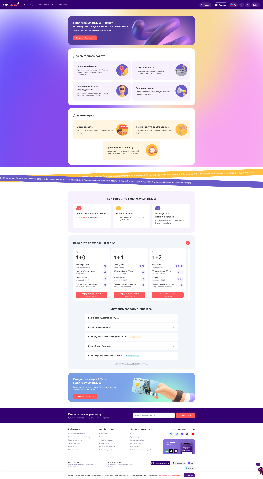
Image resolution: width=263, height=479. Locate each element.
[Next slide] (188, 243)
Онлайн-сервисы (43, 5)
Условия (110, 467)
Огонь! (81, 100)
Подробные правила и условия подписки (131, 363)
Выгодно (63, 5)
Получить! (82, 79)
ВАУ (53, 5)
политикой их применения (169, 475)
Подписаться (185, 415)
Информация (29, 5)
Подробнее (72, 467)
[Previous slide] (183, 243)
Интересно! (82, 137)
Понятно (189, 475)
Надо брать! (142, 137)
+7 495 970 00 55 (74, 462)
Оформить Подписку (84, 38)
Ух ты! (140, 98)
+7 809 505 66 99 (114, 462)
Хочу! (139, 78)
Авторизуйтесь (82, 217)
